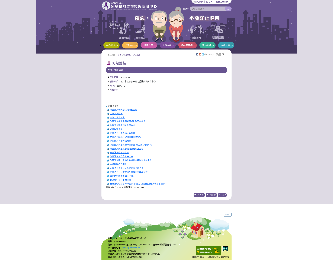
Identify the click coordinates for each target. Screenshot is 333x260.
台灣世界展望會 (117, 117)
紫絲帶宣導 (187, 45)
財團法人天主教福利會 (120, 141)
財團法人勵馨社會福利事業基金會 (125, 137)
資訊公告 (225, 45)
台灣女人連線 (116, 114)
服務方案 (148, 45)
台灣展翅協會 (116, 129)
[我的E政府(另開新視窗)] (225, 249)
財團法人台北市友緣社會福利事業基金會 (129, 172)
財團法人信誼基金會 (119, 153)
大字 (223, 54)
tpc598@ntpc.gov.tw (131, 248)
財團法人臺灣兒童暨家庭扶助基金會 (126, 168)
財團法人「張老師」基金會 (122, 133)
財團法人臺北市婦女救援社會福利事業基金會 (131, 160)
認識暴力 (129, 45)
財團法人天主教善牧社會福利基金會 (126, 149)
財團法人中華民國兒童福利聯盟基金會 (127, 121)
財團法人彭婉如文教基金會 (122, 125)
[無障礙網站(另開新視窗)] (208, 250)
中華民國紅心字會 (118, 164)
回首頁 (209, 2)
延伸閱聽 (206, 45)
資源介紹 (167, 45)
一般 (220, 54)
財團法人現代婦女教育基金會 (123, 110)
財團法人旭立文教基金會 (121, 156)
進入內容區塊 (6, 1)
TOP (224, 195)
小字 (217, 54)
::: (194, 2)
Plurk (200, 54)
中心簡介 (110, 45)
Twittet (203, 54)
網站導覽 (199, 2)
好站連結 (136, 55)
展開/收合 (228, 215)
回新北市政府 (222, 2)
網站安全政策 (198, 257)
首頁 (119, 55)
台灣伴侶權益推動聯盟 (120, 180)
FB (197, 54)
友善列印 (205, 54)
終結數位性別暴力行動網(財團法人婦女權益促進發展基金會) (137, 184)
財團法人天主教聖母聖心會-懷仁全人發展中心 (131, 145)
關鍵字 (186, 9)
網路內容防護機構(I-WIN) (121, 176)
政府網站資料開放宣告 (218, 257)
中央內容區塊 (226, 54)
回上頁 (213, 195)
